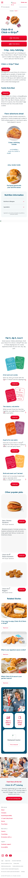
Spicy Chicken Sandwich (6, 521)
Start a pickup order (19, 722)
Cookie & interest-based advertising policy (10, 868)
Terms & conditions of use (6, 863)
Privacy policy (16, 863)
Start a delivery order (8, 722)
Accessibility (4, 847)
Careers (3, 831)
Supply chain (7, 860)
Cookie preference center (18, 866)
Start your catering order (14, 798)
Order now (24, 2)
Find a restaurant (14, 744)
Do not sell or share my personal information (10, 871)
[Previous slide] (4, 380)
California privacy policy (6, 866)
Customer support (6, 844)
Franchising (4, 834)
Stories (3, 821)
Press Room (4, 824)
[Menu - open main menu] (2, 2)
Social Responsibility (6, 815)
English (16, 10)
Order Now (5, 69)
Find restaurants (6, 7)
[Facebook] (6, 855)
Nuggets (6, 589)
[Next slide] (25, 380)
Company (3, 812)
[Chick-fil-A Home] (14, 5)
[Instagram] (2, 855)
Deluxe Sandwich (7, 555)
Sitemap (23, 871)
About (2, 810)
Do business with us (6, 837)
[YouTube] (10, 855)
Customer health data (16, 860)
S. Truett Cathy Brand (6, 818)
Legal (2, 860)
